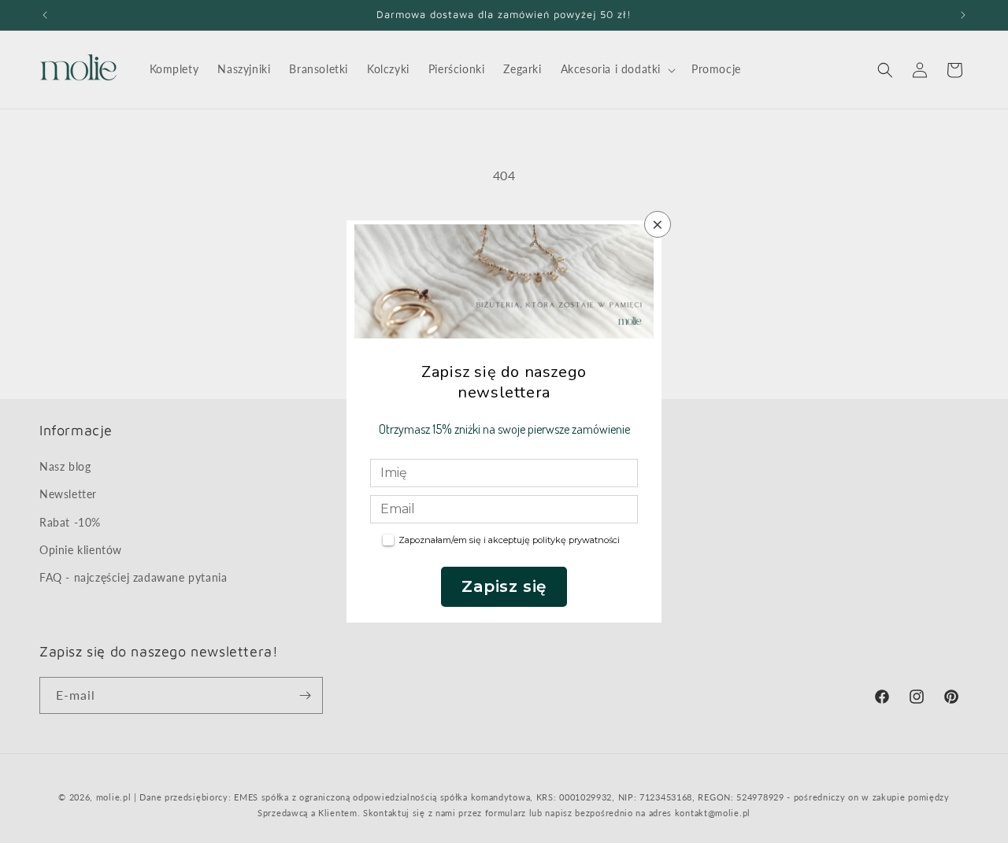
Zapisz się (504, 586)
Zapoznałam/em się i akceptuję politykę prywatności (509, 539)
